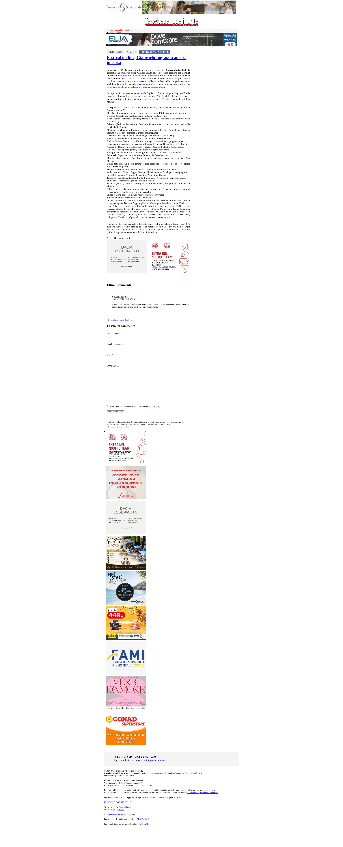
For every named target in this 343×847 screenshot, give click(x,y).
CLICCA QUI (143, 819)
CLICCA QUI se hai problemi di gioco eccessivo (161, 797)
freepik (121, 809)
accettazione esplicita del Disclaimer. (202, 792)
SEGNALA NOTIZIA (119, 30)
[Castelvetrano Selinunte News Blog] (172, 25)
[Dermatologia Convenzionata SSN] (126, 499)
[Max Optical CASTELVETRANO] (126, 604)
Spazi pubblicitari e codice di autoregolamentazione (139, 760)
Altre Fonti (131, 52)
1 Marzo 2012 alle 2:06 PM (123, 299)
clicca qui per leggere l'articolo (120, 320)
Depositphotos (125, 807)
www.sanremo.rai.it (146, 84)
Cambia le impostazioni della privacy (119, 814)
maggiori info (153, 406)
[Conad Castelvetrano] (126, 744)
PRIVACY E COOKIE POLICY (118, 802)
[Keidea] (126, 639)
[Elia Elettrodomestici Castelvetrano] (171, 45)
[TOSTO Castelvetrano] (126, 569)
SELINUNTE (115, 32)
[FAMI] (126, 674)
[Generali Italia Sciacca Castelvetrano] (168, 272)
